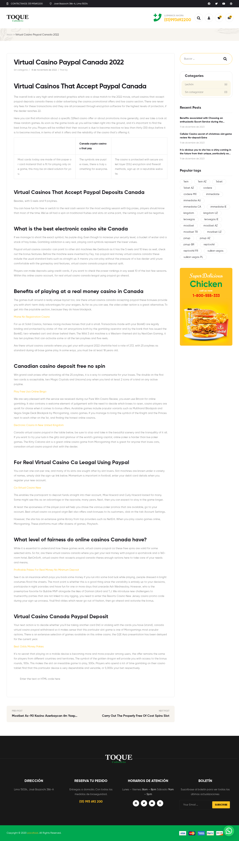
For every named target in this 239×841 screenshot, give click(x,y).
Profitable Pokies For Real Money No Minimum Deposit (46, 570)
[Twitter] (216, 3)
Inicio (10, 34)
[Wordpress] (231, 3)
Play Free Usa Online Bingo (30, 391)
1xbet (219, 181)
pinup (187, 238)
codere (207, 188)
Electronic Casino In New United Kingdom (39, 425)
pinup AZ (205, 238)
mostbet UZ (214, 232)
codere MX (190, 194)
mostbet (189, 225)
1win (186, 181)
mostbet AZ (210, 225)
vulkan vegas (215, 251)
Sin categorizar (194, 92)
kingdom (189, 213)
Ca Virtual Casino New (27, 487)
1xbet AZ (189, 188)
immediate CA (192, 206)
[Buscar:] (198, 58)
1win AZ (202, 181)
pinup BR (189, 244)
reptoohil (209, 244)
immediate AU (192, 200)
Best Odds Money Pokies (29, 646)
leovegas (189, 219)
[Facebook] (209, 3)
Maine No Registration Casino (32, 317)
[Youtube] (223, 3)
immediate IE (218, 206)
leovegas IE (211, 219)
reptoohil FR (191, 251)
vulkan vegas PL (193, 257)
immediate (212, 194)
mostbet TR (191, 232)
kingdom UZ (210, 213)
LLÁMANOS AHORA (174, 16)
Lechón (189, 84)
